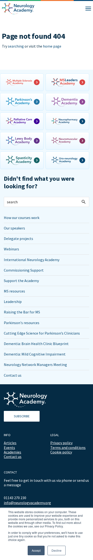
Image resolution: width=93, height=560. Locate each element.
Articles (10, 442)
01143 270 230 (15, 497)
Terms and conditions (68, 447)
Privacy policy (61, 442)
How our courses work (21, 217)
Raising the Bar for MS (22, 312)
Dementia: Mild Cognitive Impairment (35, 354)
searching (16, 46)
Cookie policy (61, 452)
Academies (12, 452)
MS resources (14, 291)
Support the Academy (21, 280)
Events (9, 447)
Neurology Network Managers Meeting (35, 364)
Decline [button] (57, 550)
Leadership (13, 301)
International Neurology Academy (31, 259)
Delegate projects (18, 238)
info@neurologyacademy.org (27, 503)
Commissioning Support (24, 270)
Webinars (11, 249)
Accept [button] (36, 550)
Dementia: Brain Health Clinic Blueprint (36, 343)
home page (52, 46)
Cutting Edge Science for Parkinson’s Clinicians (42, 333)
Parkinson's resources (21, 322)
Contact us (12, 375)
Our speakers (14, 228)
